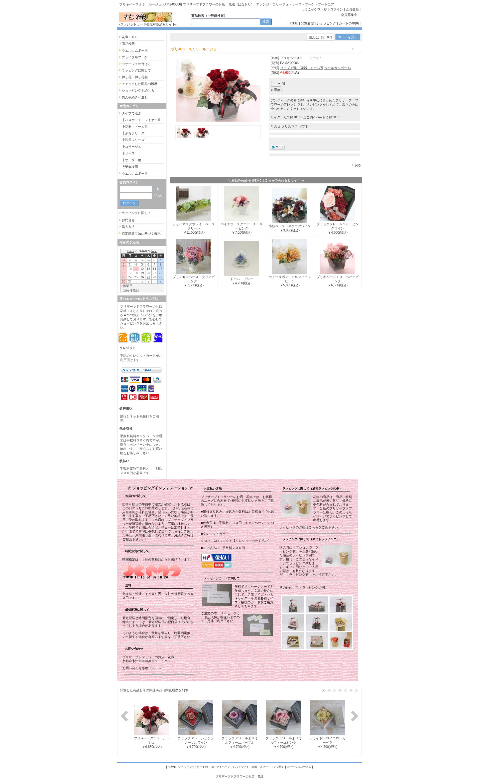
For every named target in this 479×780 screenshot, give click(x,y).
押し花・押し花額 (135, 77)
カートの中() (349, 23)
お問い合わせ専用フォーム (141, 668)
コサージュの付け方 (136, 64)
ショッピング (326, 23)
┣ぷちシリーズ (133, 133)
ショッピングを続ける (138, 90)
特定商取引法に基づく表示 (141, 233)
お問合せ (128, 220)
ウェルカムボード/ (337, 68)
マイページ (223, 766)
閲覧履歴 (307, 23)
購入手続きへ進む (135, 97)
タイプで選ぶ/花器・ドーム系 (301, 68)
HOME (293, 23)
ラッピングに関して (136, 70)
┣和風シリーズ (133, 140)
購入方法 (128, 227)
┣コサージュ (131, 146)
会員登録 (352, 9)
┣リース (128, 153)
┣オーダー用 (131, 160)
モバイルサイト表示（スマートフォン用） (258, 766)
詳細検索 (217, 15)
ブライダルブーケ (135, 57)
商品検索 (128, 44)
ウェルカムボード (135, 50)
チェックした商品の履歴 (139, 84)
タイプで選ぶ (131, 113)
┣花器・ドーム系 (135, 127)
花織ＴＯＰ (130, 37)
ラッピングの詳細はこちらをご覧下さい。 (310, 527)
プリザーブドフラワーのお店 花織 (239, 776)
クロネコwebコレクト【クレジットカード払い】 (236, 541)
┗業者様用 (130, 167)
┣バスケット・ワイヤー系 (141, 120)
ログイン (336, 9)
